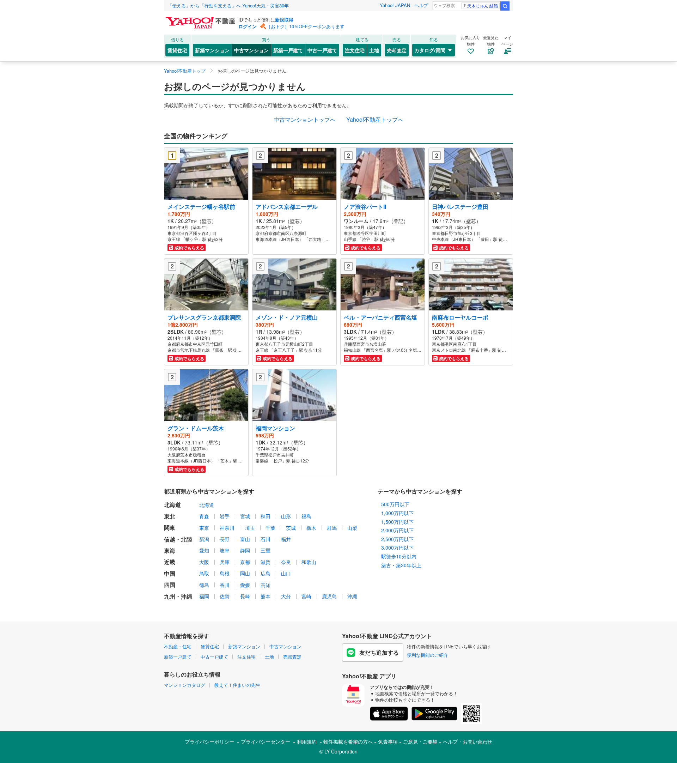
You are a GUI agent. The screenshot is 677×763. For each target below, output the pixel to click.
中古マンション (251, 50)
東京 (204, 527)
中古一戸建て (322, 50)
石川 (265, 539)
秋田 (265, 516)
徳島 (204, 584)
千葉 (270, 527)
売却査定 (397, 50)
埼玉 (250, 527)
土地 (374, 50)
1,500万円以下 (397, 521)
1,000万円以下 (397, 512)
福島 (306, 516)
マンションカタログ (184, 685)
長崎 (245, 596)
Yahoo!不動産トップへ (374, 119)
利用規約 (307, 741)
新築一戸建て (288, 50)
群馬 (332, 527)
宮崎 (306, 596)
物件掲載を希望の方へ (348, 741)
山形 (286, 516)
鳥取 (204, 573)
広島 (265, 573)
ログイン (247, 26)
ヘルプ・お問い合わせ (467, 741)
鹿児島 (329, 596)
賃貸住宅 (177, 50)
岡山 (245, 573)
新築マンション (212, 50)
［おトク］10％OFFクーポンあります (305, 26)
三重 (265, 550)
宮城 (245, 516)
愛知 (204, 550)
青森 (204, 516)
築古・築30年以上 (401, 565)
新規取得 (284, 19)
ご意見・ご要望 (420, 741)
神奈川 (227, 527)
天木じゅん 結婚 (482, 5)
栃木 (311, 527)
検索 (505, 6)
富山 (245, 539)
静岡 (245, 550)
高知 (265, 584)
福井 (286, 539)
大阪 (204, 561)
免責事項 (388, 741)
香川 (225, 584)
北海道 (206, 504)
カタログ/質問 (429, 50)
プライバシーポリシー (209, 741)
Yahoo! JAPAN (395, 5)
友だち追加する (379, 652)
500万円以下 (395, 504)
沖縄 (352, 596)
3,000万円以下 (397, 547)
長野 (225, 539)
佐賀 (225, 596)
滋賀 (265, 561)
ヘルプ (421, 5)
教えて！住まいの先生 (237, 685)
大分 (286, 596)
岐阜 (225, 550)
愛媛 (245, 584)
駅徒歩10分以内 (398, 556)
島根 (225, 573)
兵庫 (225, 561)
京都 (245, 561)
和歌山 (308, 561)
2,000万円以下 (397, 530)
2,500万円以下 (397, 539)
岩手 (225, 516)
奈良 (286, 561)
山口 (286, 573)
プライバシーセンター (265, 741)
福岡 (204, 596)
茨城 (291, 527)
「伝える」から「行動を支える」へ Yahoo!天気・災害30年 (228, 5)
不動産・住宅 (177, 646)
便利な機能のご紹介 (427, 655)
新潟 (204, 539)
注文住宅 (355, 50)
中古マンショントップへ (305, 119)
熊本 (265, 596)
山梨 (352, 527)
